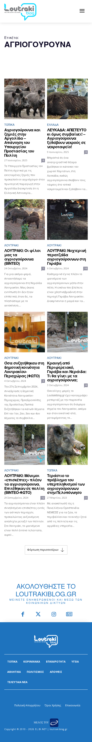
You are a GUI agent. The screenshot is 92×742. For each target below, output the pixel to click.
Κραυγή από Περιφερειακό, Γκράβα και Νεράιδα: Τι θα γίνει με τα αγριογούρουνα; (66, 371)
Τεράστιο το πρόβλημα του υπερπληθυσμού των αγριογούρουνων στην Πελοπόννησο (66, 484)
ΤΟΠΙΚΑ (9, 125)
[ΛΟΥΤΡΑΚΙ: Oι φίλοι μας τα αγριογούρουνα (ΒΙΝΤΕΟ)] (24, 219)
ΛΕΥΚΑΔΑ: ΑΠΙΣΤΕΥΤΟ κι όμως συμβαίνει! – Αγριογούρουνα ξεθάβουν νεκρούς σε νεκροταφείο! (66, 138)
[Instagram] (54, 614)
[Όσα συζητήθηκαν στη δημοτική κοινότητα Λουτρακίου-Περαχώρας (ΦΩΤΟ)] (24, 332)
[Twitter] (38, 614)
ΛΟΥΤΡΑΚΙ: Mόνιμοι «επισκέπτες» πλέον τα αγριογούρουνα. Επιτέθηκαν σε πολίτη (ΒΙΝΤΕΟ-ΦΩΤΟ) (24, 484)
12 (43, 497)
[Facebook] (23, 614)
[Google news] (69, 614)
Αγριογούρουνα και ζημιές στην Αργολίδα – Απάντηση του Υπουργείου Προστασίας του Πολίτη (22, 142)
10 (85, 268)
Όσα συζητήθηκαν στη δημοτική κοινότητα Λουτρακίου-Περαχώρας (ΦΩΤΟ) (24, 369)
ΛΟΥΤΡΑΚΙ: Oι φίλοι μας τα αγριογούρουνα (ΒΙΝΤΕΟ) (22, 257)
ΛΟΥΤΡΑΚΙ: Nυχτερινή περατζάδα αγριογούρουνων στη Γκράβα (66, 257)
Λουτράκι (11, 245)
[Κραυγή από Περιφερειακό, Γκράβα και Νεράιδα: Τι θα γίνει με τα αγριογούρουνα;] (67, 332)
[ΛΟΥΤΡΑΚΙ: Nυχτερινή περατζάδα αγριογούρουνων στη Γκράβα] (67, 219)
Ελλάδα (53, 125)
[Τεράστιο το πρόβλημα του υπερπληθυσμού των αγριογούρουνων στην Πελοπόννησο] (67, 444)
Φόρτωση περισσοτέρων (42, 550)
